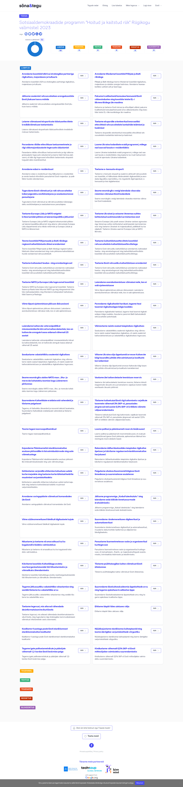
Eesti (157, 5)
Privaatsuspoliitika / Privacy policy (91, 751)
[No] (180, 783)
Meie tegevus (131, 5)
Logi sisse (147, 5)
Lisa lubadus (117, 5)
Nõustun (139, 783)
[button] (83, 76)
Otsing (105, 5)
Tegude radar (92, 5)
